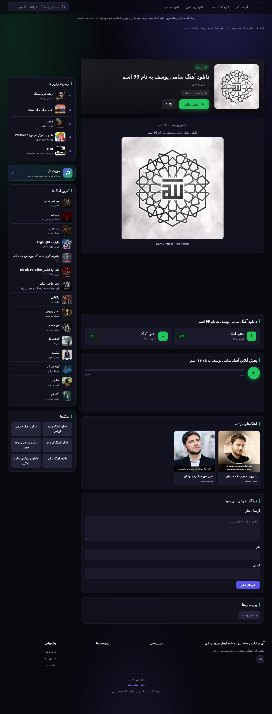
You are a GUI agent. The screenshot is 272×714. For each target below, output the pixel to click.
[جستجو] (63, 7)
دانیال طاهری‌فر (136, 685)
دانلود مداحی (172, 7)
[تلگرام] (260, 659)
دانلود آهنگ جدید (220, 7)
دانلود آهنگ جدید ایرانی (242, 28)
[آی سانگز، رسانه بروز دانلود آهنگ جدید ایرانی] (260, 7)
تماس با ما (50, 658)
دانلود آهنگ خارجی (26, 426)
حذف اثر (51, 665)
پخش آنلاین (191, 104)
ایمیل (256, 565)
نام (258, 547)
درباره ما (51, 651)
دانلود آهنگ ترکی (57, 458)
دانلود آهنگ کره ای (57, 442)
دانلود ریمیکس (195, 7)
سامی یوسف (249, 615)
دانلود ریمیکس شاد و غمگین (26, 460)
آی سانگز (242, 7)
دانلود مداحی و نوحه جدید (26, 444)
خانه (262, 28)
